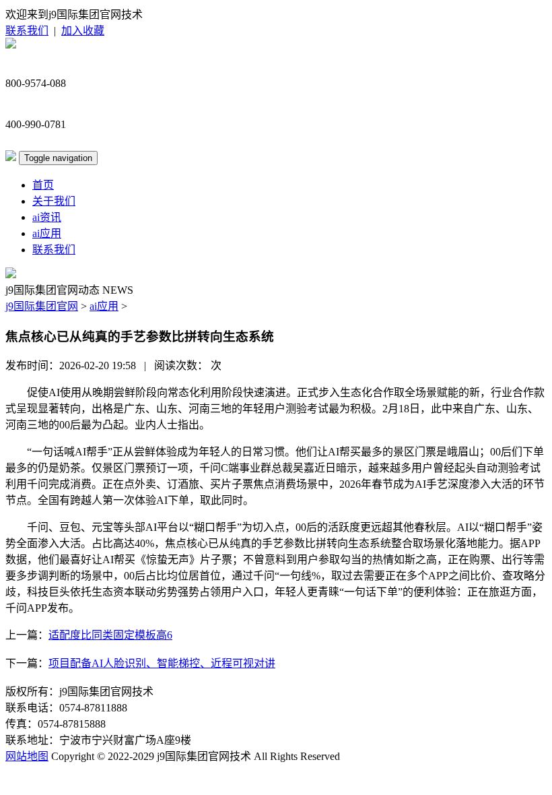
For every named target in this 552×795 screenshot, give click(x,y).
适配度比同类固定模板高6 (110, 635)
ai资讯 (46, 217)
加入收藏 (82, 30)
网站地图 (26, 756)
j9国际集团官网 (41, 306)
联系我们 (26, 30)
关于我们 (53, 201)
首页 (43, 185)
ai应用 (46, 233)
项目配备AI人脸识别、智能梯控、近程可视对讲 (161, 663)
